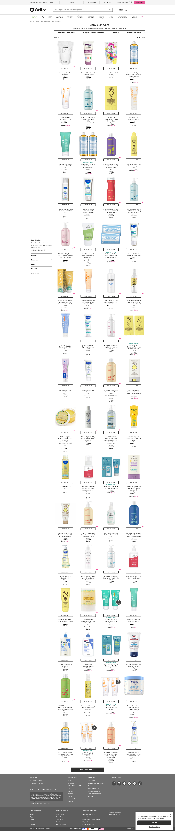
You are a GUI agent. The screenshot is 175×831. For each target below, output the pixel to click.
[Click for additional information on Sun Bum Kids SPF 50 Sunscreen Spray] (134, 152)
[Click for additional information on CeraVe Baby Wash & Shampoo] (65, 651)
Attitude (32, 822)
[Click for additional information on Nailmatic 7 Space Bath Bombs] (111, 61)
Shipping (70, 791)
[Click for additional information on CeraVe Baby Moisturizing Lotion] (88, 651)
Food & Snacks (111, 17)
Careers (70, 801)
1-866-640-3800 (45, 829)
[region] (154, 821)
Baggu (32, 817)
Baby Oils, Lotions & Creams (41, 245)
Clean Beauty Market (88, 814)
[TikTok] (140, 783)
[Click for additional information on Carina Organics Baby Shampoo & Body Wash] (111, 289)
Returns (70, 794)
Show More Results (87, 769)
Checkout (139, 2)
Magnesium (86, 822)
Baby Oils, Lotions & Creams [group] (93, 33)
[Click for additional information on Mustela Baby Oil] (65, 476)
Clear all (56, 37)
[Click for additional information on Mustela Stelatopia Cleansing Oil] (65, 564)
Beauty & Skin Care (59, 17)
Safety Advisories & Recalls (76, 786)
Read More (122, 28)
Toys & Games (86, 817)
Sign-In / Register (122, 2)
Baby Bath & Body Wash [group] (66, 33)
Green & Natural (134, 17)
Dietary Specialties (88, 825)
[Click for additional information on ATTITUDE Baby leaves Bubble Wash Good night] (88, 107)
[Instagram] (119, 783)
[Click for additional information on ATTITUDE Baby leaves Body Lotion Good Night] (111, 564)
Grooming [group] (115, 33)
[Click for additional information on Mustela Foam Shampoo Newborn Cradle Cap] (65, 197)
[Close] (171, 815)
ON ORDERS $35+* (39, 2)
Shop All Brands (61, 825)
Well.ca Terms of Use (94, 791)
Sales (142, 17)
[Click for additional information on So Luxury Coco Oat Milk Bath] (65, 61)
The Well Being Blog (94, 794)
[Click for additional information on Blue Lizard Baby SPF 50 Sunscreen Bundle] (111, 476)
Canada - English (37, 781)
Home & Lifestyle (101, 17)
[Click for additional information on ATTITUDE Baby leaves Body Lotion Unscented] (111, 333)
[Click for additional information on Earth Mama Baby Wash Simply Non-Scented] (88, 476)
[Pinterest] (124, 783)
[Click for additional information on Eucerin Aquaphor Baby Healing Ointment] (134, 651)
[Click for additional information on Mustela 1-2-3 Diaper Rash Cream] (65, 379)
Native (32, 814)
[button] (41, 245)
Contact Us (71, 781)
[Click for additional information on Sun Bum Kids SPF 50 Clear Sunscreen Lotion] (65, 608)
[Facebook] (114, 783)
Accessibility (71, 799)
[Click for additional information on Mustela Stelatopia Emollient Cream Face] (134, 243)
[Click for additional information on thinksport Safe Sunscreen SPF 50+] (65, 333)
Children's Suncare (38, 250)
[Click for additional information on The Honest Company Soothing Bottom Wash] (111, 520)
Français (71, 2)
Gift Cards (71, 783)
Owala (32, 819)
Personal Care (70, 17)
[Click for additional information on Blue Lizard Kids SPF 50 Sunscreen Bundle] (111, 651)
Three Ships (60, 817)
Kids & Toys (50, 17)
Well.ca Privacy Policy (94, 788)
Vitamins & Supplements (122, 17)
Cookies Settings (154, 827)
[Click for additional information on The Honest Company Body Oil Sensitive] (88, 695)
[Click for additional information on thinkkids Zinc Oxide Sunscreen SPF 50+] (65, 152)
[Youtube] (135, 783)
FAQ (69, 788)
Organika (32, 825)
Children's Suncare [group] (134, 33)
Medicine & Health (91, 17)
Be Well (91, 796)
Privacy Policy (159, 818)
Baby (42, 17)
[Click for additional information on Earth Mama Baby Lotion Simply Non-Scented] (134, 564)
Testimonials (92, 786)
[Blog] (129, 783)
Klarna (70, 796)
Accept (154, 823)
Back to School (34, 17)
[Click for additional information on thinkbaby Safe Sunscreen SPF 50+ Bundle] (111, 695)
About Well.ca (92, 781)
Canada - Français (37, 783)
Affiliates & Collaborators (96, 783)
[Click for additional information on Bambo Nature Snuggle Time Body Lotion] (88, 61)
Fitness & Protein (80, 17)
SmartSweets (60, 822)
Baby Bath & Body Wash (40, 243)
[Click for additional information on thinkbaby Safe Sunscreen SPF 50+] (65, 107)
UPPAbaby (59, 819)
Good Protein (60, 814)
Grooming (35, 248)
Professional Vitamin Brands (91, 819)
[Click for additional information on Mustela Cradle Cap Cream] (88, 379)
